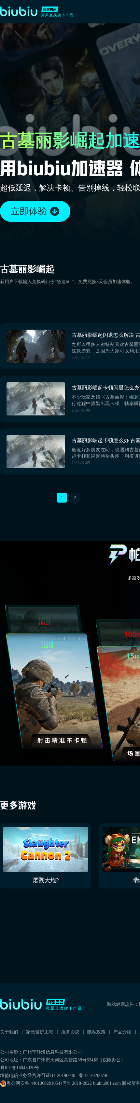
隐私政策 (96, 1031)
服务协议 (70, 1031)
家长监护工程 (39, 1031)
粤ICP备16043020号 (19, 1067)
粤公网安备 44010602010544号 (37, 1083)
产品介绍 (122, 1031)
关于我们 (9, 1031)
